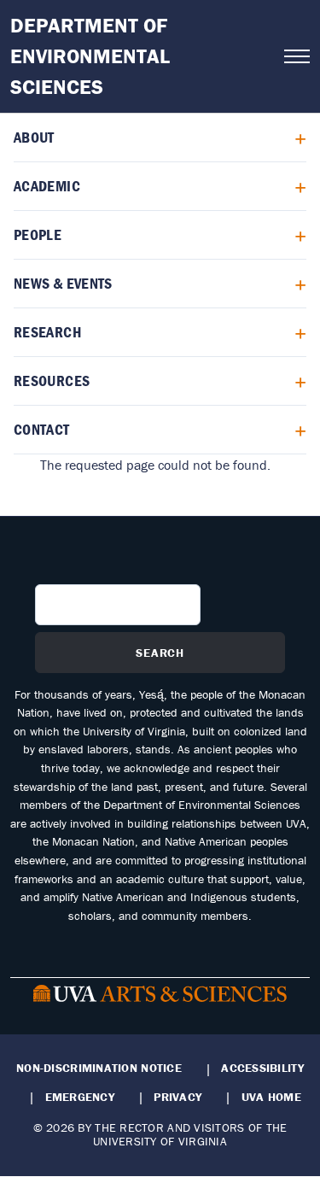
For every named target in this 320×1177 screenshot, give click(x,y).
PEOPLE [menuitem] (37, 234)
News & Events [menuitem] (63, 283)
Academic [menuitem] (47, 186)
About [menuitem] (34, 137)
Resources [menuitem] (52, 380)
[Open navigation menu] (297, 56)
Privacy (177, 1097)
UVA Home (271, 1097)
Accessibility (262, 1068)
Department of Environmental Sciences (90, 56)
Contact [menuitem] (42, 429)
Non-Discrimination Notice (99, 1068)
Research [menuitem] (47, 332)
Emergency (79, 1097)
